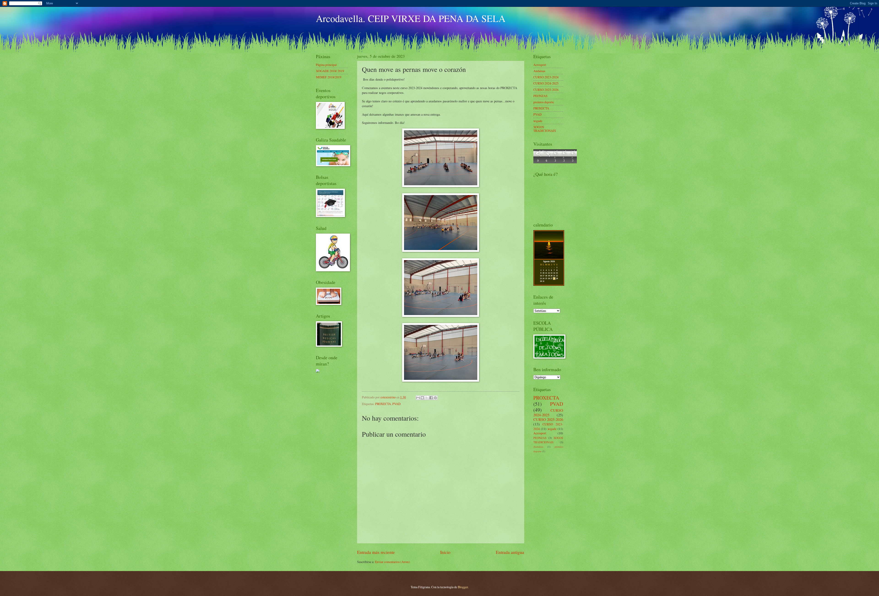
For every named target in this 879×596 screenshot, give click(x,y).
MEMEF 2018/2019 (328, 77)
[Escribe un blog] (422, 397)
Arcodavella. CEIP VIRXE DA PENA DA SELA (410, 18)
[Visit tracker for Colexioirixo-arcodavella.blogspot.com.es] (318, 371)
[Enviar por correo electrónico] (418, 397)
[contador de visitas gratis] (555, 162)
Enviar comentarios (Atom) (392, 562)
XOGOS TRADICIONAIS (544, 129)
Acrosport (539, 65)
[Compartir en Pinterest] (435, 397)
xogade (537, 121)
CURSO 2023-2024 (546, 77)
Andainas (539, 71)
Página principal (326, 65)
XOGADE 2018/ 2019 (330, 71)
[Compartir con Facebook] (431, 397)
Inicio (445, 552)
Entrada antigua (510, 552)
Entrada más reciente (376, 552)
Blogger (463, 587)
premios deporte (543, 102)
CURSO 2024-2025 (546, 83)
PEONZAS (540, 96)
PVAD (396, 404)
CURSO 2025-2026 (546, 89)
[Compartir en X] (426, 397)
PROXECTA (383, 404)
